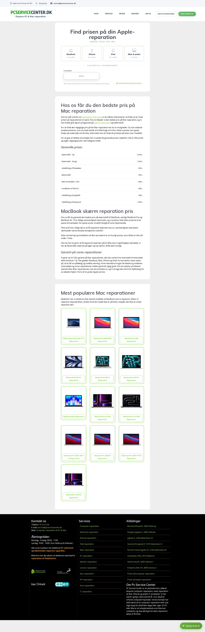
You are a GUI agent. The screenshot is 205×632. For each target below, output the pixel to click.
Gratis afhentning (166, 14)
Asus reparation (87, 585)
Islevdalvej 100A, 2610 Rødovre (140, 556)
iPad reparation (87, 544)
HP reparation (86, 579)
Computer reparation (89, 526)
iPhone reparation (88, 538)
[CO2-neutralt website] (38, 572)
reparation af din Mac (91, 117)
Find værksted (187, 14)
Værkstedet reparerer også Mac (49, 550)
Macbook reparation (89, 532)
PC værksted (67, 548)
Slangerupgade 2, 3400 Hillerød (141, 532)
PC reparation (86, 556)
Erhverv (135, 14)
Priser (122, 14)
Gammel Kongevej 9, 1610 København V (144, 544)
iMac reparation (87, 550)
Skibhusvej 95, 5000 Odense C (140, 561)
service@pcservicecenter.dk (65, 3)
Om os (148, 14)
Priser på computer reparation (141, 573)
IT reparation (86, 591)
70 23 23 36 (43, 3)
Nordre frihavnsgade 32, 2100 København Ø (146, 550)
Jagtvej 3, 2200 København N (140, 538)
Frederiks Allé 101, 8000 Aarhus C (142, 567)
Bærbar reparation (88, 561)
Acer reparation (87, 573)
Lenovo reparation (88, 567)
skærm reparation (102, 122)
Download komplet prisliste (130, 83)
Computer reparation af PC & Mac (51, 530)
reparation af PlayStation (43, 558)
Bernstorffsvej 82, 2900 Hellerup (141, 526)
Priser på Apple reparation (139, 579)
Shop (96, 14)
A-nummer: (68, 71)
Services (109, 14)
